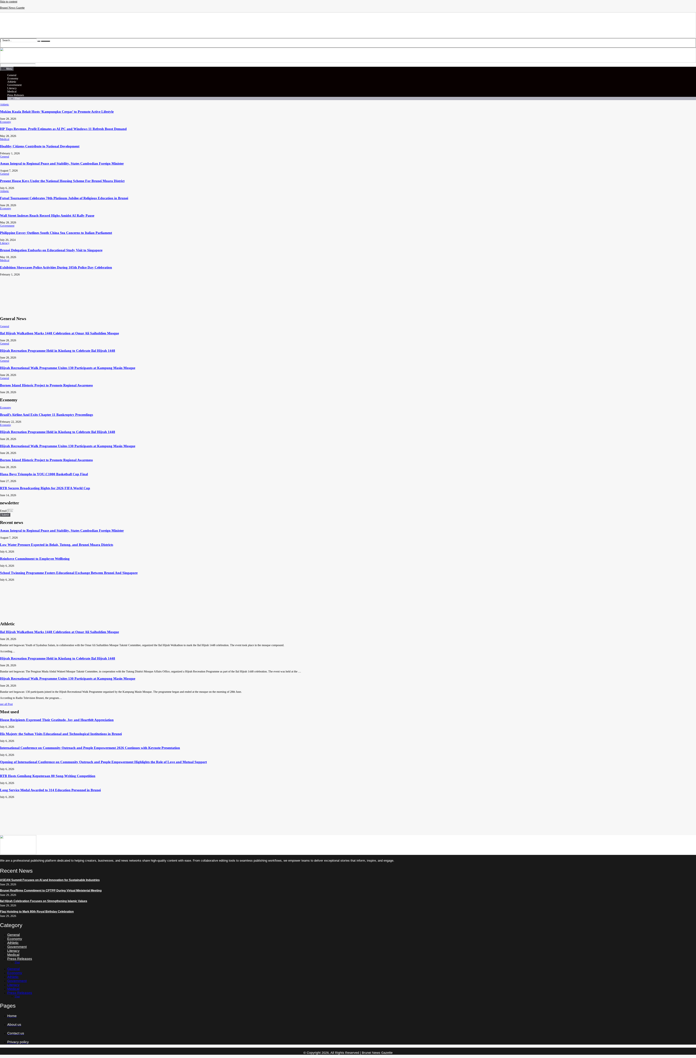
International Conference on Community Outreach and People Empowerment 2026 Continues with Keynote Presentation (90, 748)
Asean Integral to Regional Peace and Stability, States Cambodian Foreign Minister (62, 163)
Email (3, 510)
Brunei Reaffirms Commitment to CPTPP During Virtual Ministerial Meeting (51, 890)
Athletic (11, 81)
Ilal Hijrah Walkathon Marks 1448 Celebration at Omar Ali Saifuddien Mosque (59, 333)
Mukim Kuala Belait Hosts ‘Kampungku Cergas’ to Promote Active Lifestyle (57, 112)
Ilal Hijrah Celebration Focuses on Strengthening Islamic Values (43, 901)
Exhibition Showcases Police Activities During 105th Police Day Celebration (56, 267)
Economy (12, 78)
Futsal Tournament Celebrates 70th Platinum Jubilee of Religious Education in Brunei (64, 198)
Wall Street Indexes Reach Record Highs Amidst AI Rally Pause (47, 215)
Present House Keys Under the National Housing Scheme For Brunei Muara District (62, 181)
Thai (17, 98)
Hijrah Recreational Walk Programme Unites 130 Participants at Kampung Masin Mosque (67, 368)
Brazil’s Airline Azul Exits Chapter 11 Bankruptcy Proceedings (46, 415)
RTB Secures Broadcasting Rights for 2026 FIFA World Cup (45, 488)
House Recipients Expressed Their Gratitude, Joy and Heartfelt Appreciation (57, 720)
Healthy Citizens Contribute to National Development (39, 146)
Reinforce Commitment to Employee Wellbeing (35, 559)
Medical (11, 91)
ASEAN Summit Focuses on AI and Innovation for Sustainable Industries (50, 880)
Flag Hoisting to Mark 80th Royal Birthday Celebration (37, 911)
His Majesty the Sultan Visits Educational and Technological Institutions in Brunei (61, 734)
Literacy (12, 88)
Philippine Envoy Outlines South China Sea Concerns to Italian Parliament (56, 233)
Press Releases (15, 95)
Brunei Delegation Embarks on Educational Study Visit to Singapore (51, 250)
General (11, 75)
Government (14, 85)
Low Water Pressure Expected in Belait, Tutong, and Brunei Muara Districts (56, 545)
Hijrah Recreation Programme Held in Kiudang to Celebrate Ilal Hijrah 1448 (57, 351)
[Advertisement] (109, 294)
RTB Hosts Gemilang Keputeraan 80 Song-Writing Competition (47, 776)
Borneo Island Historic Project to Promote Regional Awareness (46, 385)
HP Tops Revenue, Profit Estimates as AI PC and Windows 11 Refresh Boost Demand (63, 129)
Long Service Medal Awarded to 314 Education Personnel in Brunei (50, 790)
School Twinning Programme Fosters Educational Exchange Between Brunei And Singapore (69, 573)
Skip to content (8, 1)
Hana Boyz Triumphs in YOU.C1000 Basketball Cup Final (44, 474)
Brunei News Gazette (12, 7)
